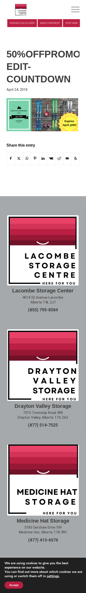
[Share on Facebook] (11, 158)
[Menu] (73, 9)
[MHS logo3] (35, 9)
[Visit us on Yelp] (75, 158)
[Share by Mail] (67, 158)
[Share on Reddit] (59, 158)
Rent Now (71, 23)
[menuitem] (73, 9)
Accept (13, 585)
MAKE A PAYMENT (50, 23)
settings (53, 576)
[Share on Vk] (51, 158)
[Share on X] (19, 158)
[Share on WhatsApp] (27, 158)
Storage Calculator (22, 23)
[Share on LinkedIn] (43, 158)
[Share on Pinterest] (35, 158)
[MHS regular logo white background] (43, 480)
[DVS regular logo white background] (43, 365)
